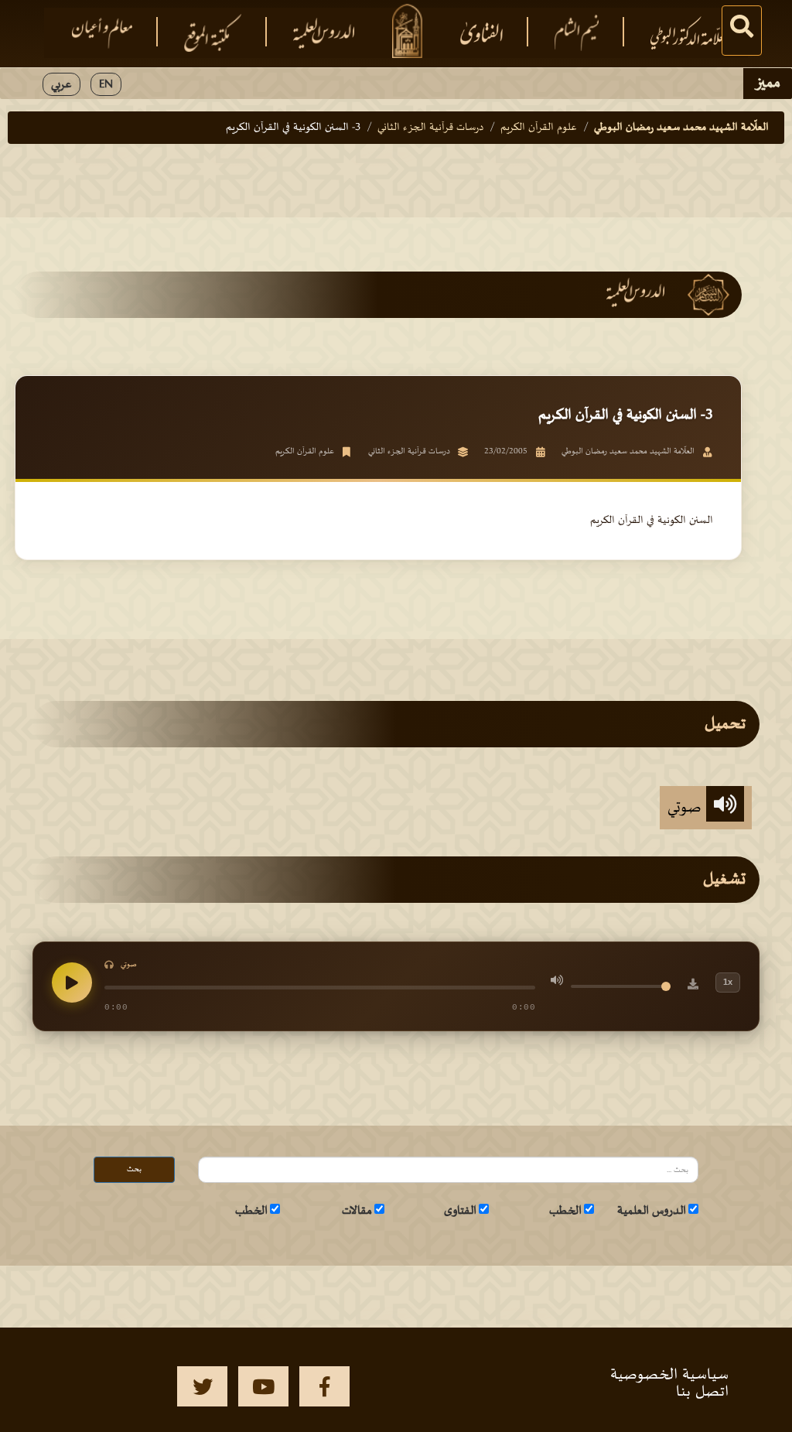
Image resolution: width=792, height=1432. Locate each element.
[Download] (693, 986)
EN (106, 84)
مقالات (357, 1210)
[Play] (72, 982)
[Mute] (557, 982)
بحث (134, 1169)
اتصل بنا (702, 1392)
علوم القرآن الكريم (538, 127)
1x (727, 981)
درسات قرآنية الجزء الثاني (430, 127)
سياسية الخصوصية (669, 1375)
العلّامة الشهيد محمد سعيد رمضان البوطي (681, 127)
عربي (61, 84)
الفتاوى (460, 1210)
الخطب (565, 1210)
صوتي (686, 808)
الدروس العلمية (651, 1210)
